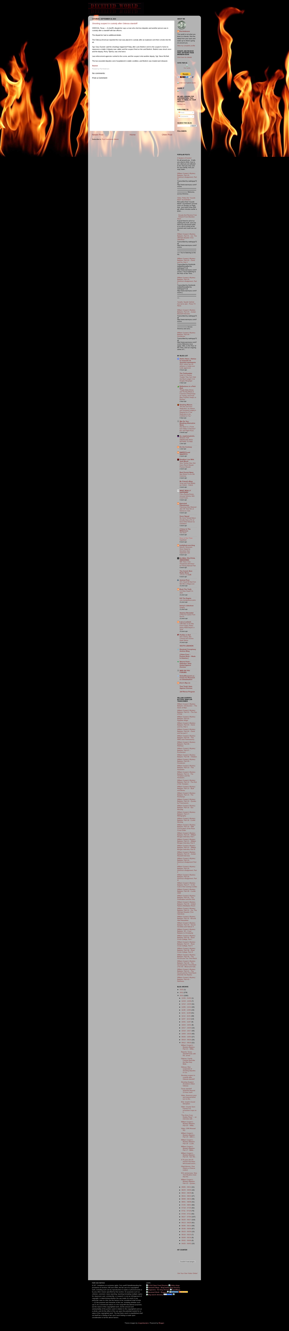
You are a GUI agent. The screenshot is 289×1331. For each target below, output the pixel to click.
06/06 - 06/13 (187, 1226)
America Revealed (186, 613)
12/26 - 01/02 (187, 998)
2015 (182, 989)
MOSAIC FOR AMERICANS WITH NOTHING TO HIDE (186, 439)
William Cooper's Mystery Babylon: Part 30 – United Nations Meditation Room (186, 904)
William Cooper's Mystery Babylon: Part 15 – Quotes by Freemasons (186, 801)
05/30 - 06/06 (187, 1228)
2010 (182, 995)
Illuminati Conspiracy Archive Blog (188, 650)
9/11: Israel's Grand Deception (188, 1103)
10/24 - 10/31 (187, 1025)
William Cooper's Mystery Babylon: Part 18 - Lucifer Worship (186, 820)
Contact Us (181, 104)
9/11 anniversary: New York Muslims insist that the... (189, 1175)
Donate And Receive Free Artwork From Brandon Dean (187, 217)
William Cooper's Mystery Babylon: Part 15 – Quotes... (188, 1181)
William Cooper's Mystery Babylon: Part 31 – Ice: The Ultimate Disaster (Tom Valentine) (187, 236)
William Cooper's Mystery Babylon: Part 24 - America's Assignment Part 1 (186, 861)
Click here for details (184, 57)
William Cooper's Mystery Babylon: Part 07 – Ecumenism (186, 750)
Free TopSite (187, 68)
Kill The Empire (185, 598)
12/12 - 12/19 (187, 1004)
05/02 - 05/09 (187, 1240)
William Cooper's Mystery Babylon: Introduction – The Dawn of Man (187, 705)
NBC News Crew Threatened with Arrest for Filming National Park (188, 563)
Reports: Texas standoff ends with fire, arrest (188, 1053)
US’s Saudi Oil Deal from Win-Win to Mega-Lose (188, 583)
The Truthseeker (186, 373)
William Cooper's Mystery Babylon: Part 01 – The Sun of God (187, 712)
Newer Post (97, 134)
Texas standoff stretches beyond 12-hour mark (188, 1090)
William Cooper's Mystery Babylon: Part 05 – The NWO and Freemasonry (186, 737)
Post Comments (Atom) (110, 139)
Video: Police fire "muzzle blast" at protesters (186, 199)
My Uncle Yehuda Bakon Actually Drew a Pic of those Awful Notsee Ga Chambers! (188, 521)
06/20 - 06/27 (187, 1220)
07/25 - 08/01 (187, 1205)
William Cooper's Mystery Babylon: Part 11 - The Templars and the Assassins (186, 774)
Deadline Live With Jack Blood (187, 460)
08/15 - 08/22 (187, 1196)
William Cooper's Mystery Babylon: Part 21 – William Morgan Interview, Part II (186, 841)
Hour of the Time (186, 538)
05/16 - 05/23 (187, 1234)
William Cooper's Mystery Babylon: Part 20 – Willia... (188, 1123)
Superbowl (183, 540)
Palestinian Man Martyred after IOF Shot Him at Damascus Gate (188, 509)
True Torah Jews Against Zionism (186, 687)
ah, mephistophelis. (187, 436)
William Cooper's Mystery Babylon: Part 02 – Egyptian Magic (186, 718)
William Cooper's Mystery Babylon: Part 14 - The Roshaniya (186, 795)
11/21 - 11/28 (186, 1013)
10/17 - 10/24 (187, 1028)
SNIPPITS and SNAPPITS (185, 453)
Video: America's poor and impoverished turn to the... (189, 1097)
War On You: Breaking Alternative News (187, 423)
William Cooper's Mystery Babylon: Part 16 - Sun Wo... (188, 1155)
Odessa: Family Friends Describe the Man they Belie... (188, 1061)
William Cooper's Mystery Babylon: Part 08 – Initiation (187, 756)
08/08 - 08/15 (187, 1199)
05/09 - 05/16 (187, 1237)
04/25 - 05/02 (187, 1243)
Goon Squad (184, 516)
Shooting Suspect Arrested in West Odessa (188, 1084)
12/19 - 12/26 (187, 1001)
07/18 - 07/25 (187, 1208)
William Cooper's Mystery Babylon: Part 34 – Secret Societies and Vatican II (186, 924)
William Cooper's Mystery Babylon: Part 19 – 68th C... (188, 1135)
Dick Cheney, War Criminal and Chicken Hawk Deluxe (186, 638)
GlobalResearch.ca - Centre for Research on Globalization (187, 677)
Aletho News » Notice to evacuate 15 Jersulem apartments (188, 360)
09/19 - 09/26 (187, 1040)
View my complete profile (186, 46)
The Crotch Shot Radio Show (186, 572)
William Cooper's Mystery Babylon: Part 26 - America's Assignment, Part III (187, 176)
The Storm (183, 533)
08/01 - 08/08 (187, 1202)
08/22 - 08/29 (187, 1193)
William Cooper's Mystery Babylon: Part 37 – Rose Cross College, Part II (186, 944)
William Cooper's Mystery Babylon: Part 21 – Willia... (188, 1047)
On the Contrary (186, 447)
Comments (184, 116)
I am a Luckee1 (185, 622)
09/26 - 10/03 (187, 1037)
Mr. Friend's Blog (186, 481)
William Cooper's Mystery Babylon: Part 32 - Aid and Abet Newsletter (186, 918)
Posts (182, 112)
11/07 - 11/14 (186, 1019)
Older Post (167, 134)
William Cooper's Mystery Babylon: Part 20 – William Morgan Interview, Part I (186, 835)
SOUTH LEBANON (186, 646)
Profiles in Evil (185, 635)
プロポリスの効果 (185, 575)
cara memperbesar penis (188, 600)
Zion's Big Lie (185, 683)
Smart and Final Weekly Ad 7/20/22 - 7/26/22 (187, 484)
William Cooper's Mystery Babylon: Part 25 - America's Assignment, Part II (187, 280)
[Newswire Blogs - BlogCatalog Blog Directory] (163, 1287)
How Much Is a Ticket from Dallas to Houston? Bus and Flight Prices (187, 428)
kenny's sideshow (186, 605)
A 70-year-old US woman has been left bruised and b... (189, 1161)
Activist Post (184, 580)
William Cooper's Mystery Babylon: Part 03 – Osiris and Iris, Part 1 (186, 260)
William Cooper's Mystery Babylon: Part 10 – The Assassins (186, 767)
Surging (182, 607)
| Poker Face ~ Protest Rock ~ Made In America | (188, 656)
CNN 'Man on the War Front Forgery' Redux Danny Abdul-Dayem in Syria (187, 626)
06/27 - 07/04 (187, 1217)
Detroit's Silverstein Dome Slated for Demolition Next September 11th (186, 550)
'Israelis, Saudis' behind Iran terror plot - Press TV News (186, 303)
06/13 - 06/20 (187, 1222)
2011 (182, 992)
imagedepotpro (143, 1323)
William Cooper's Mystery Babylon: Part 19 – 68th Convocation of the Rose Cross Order (186, 827)
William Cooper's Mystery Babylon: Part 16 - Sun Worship (186, 807)
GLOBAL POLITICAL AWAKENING (187, 559)
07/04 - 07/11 (186, 1214)
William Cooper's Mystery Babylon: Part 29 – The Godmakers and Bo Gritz (186, 897)
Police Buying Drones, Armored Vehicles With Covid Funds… (187, 496)
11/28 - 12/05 (186, 1010)
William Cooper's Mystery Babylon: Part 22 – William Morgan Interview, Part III (186, 847)
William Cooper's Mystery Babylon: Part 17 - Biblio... (188, 1148)
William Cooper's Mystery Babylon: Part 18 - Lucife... (188, 1141)
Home (133, 134)
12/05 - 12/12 (187, 1007)
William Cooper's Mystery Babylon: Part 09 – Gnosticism (186, 334)
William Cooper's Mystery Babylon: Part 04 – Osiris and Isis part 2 (186, 731)
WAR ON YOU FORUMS (185, 671)
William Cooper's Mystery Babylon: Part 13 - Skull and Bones (186, 788)
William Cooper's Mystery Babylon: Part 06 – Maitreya (186, 744)
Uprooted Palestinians (184, 504)
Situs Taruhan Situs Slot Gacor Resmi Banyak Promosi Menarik (188, 465)
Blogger (161, 1323)
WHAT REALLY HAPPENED (185, 491)
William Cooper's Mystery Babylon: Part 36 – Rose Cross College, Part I (186, 937)
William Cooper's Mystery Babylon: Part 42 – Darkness (186, 979)
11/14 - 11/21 (186, 1016)
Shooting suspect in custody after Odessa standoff (114, 23)
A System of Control (184, 158)
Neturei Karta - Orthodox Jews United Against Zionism (185, 664)
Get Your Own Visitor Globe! (187, 1273)
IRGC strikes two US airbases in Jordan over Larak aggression (187, 366)
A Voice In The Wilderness (185, 530)
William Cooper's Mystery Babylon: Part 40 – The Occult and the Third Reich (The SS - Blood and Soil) (186, 964)
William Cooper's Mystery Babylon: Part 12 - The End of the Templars (187, 782)
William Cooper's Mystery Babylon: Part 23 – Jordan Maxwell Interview (186, 311)
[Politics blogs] (174, 1285)
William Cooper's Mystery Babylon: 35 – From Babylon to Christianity (186, 931)
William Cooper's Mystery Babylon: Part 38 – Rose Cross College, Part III (186, 950)
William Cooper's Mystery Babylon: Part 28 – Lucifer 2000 (186, 891)
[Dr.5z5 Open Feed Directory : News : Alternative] (157, 1285)
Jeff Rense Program (187, 692)
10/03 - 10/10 (187, 1034)
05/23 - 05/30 (187, 1231)
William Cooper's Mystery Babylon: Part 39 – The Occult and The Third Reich (187, 956)
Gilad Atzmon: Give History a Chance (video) (188, 1168)
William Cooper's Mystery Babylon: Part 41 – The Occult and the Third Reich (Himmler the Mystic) (186, 972)
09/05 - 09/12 (187, 1187)
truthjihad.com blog (187, 545)
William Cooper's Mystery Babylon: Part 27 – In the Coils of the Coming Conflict (187, 884)
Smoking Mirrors (186, 405)
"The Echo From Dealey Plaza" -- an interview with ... (189, 1117)
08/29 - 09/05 (187, 1190)
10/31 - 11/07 (186, 1022)
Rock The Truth (185, 589)
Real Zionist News (186, 472)
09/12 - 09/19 (187, 1043)
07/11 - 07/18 (186, 1211)
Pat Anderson (184, 31)
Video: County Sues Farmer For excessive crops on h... (188, 1109)
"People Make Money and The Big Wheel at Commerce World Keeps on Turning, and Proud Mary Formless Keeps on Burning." (188, 394)
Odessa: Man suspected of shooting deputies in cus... (188, 1069)
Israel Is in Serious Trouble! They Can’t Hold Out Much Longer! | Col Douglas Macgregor (188, 378)
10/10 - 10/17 (187, 1031)
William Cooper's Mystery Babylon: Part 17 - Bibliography (186, 814)
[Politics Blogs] (173, 1292)
